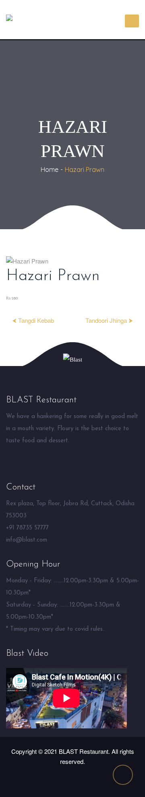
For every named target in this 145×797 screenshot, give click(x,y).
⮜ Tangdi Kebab (33, 320)
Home (49, 169)
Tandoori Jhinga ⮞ (109, 320)
